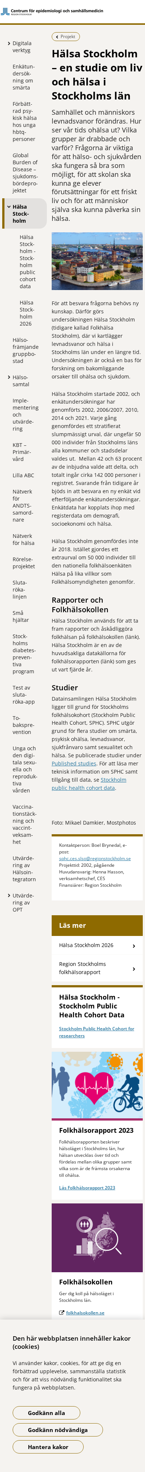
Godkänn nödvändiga (58, 1430)
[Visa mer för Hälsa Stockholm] (7, 206)
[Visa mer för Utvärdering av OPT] (7, 895)
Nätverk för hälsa (24, 539)
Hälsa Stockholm (21, 213)
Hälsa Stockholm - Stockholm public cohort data (28, 261)
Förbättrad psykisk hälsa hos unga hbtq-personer (25, 121)
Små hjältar (21, 616)
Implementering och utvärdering (26, 414)
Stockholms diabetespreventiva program (24, 654)
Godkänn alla (46, 1413)
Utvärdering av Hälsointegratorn (24, 869)
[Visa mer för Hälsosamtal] (7, 377)
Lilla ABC (23, 475)
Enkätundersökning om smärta (24, 77)
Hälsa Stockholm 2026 (27, 313)
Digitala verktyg (22, 47)
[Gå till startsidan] (72, 11)
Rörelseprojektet (24, 563)
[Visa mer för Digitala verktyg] (7, 43)
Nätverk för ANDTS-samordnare (23, 505)
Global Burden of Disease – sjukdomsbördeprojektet (25, 173)
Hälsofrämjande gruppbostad (26, 350)
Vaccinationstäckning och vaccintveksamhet (25, 824)
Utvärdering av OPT (23, 902)
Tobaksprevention (24, 724)
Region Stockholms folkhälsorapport (82, 968)
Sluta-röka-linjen (20, 589)
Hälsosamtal (21, 381)
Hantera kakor (48, 1447)
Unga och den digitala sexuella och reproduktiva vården (25, 769)
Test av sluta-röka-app (24, 694)
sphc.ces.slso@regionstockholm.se (95, 858)
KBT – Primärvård (22, 451)
